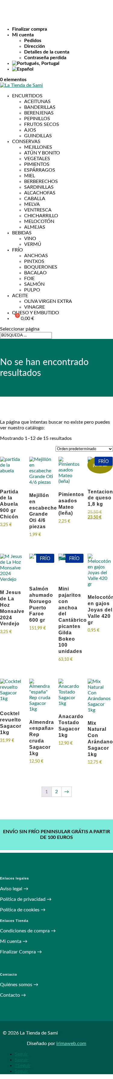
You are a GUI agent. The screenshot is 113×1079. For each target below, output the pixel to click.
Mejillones (38, 147)
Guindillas (38, 135)
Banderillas (39, 107)
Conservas (26, 141)
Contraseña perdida (45, 57)
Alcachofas (39, 193)
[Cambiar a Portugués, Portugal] (62, 63)
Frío (17, 250)
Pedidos (32, 40)
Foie (29, 278)
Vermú (32, 244)
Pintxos (34, 261)
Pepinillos (37, 118)
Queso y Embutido (35, 312)
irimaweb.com (71, 1043)
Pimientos (36, 164)
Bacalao (35, 272)
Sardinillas (39, 187)
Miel (29, 175)
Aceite (20, 295)
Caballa (34, 198)
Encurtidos (27, 95)
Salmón (34, 284)
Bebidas (22, 232)
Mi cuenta (23, 34)
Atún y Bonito (42, 153)
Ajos (30, 130)
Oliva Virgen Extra (48, 301)
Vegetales (37, 158)
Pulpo (32, 290)
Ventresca (38, 210)
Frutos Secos (41, 124)
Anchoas (36, 255)
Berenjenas (39, 113)
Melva (32, 204)
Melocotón (39, 221)
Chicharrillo (41, 215)
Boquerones (40, 267)
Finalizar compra (29, 29)
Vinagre (34, 307)
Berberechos (41, 181)
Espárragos (39, 170)
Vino (30, 238)
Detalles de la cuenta (46, 52)
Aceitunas (37, 101)
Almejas (34, 227)
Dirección (34, 46)
